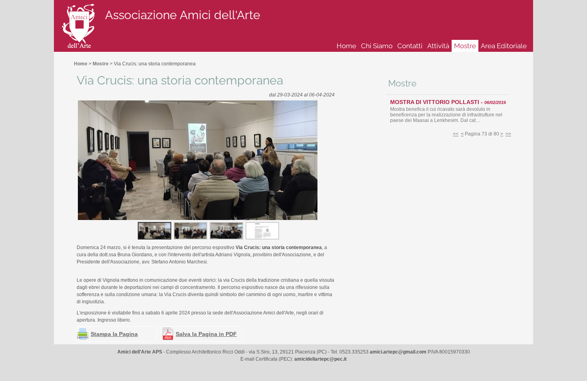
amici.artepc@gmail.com (398, 352)
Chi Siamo (377, 46)
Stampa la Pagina (114, 334)
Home (346, 46)
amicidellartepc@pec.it (320, 359)
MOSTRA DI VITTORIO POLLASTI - (448, 102)
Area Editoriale (504, 46)
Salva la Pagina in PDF (206, 334)
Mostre (465, 46)
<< (455, 134)
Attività (438, 46)
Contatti (409, 46)
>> (508, 134)
